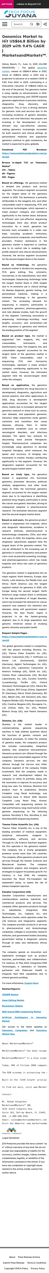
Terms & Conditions (36, 1262)
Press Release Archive (29, 1257)
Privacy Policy (38, 1268)
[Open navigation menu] (4, 24)
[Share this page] (45, 24)
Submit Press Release (13, 1262)
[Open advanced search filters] (38, 24)
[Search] (31, 24)
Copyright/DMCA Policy (16, 1268)
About (12, 1257)
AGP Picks (7, 4)
